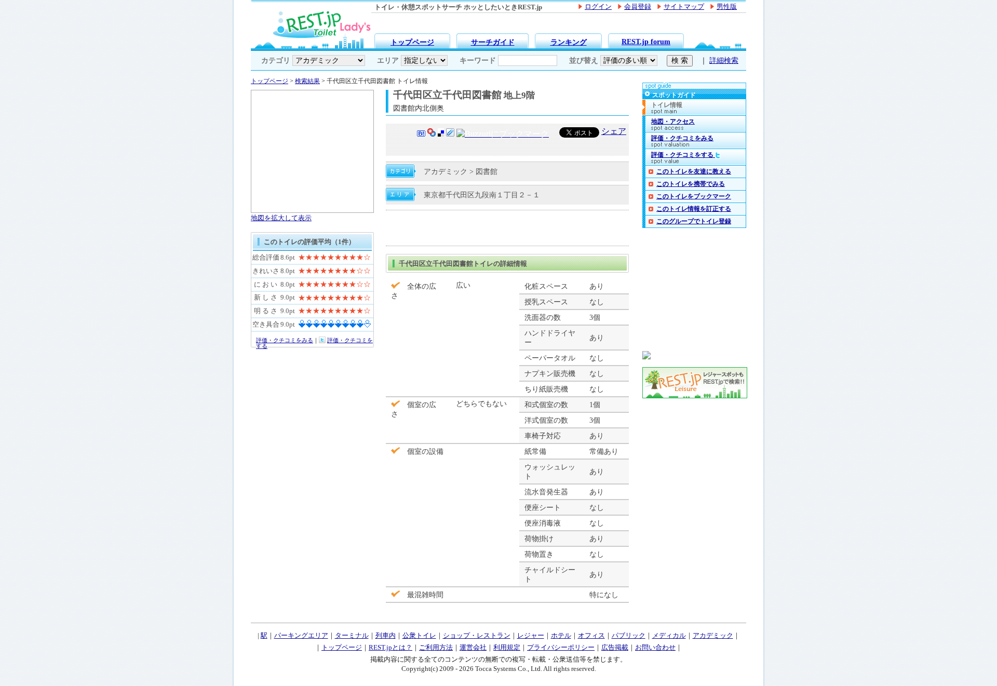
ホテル (561, 635)
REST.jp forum (646, 41)
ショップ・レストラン (476, 635)
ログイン (598, 6)
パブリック (628, 635)
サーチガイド (493, 42)
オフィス (591, 635)
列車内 (385, 635)
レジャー (530, 635)
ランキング (568, 42)
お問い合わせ (655, 647)
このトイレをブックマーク (693, 196)
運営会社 (473, 647)
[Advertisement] (507, 228)
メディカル (669, 635)
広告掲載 (614, 647)
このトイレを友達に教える (693, 171)
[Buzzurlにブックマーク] (502, 134)
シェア (613, 131)
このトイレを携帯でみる (690, 183)
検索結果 (307, 81)
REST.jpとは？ (390, 647)
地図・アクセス (673, 121)
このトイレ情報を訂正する (693, 208)
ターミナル (352, 635)
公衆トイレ (419, 635)
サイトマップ (684, 6)
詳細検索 (723, 60)
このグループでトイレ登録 (693, 221)
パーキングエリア (301, 635)
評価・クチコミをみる (284, 340)
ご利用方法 (436, 647)
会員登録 (637, 6)
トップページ (412, 42)
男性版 (727, 6)
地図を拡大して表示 (281, 218)
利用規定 (506, 647)
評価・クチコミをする (683, 154)
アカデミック (713, 635)
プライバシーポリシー (561, 647)
